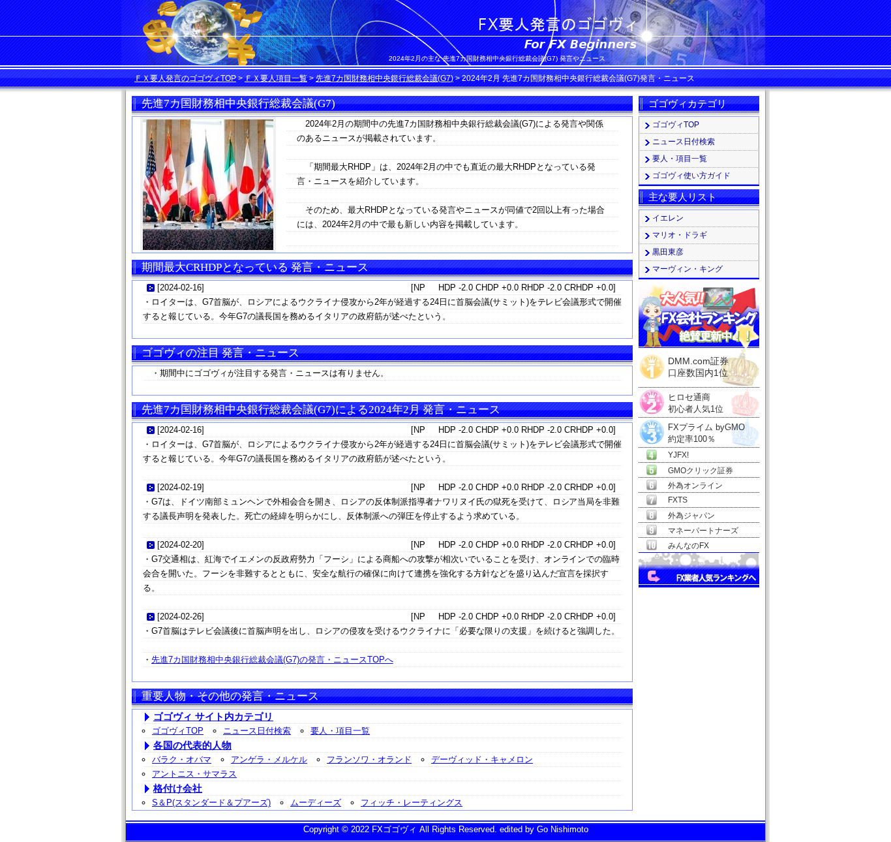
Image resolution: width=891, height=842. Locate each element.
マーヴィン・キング (687, 268)
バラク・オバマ (181, 759)
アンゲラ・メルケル (269, 759)
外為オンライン (695, 485)
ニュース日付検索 (257, 731)
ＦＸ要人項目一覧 (276, 78)
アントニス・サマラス (194, 774)
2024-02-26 (181, 616)
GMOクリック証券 (700, 470)
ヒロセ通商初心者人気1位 (695, 397)
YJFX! (678, 455)
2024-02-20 (181, 545)
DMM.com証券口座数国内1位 (698, 363)
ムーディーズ (315, 802)
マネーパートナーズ (703, 530)
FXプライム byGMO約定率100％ (706, 427)
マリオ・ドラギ (679, 235)
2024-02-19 (181, 487)
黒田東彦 (668, 252)
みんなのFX (688, 545)
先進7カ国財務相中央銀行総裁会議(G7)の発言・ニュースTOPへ (272, 659)
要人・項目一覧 (340, 731)
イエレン (668, 218)
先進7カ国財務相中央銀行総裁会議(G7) (384, 78)
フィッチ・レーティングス (411, 802)
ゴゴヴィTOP (178, 731)
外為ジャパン (691, 515)
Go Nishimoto (562, 829)
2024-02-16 (181, 287)
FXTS (677, 500)
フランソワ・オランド (369, 759)
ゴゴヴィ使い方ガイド (691, 175)
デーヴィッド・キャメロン (482, 759)
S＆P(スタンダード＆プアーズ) (211, 802)
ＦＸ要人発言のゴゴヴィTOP (185, 78)
